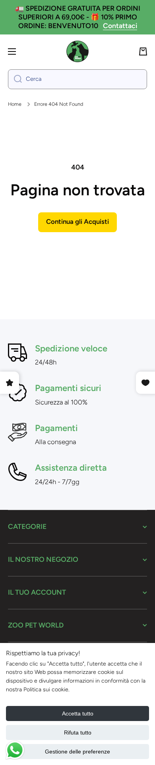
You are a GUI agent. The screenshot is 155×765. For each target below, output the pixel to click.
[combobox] (77, 79)
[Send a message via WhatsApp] (15, 750)
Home (14, 104)
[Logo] (77, 51)
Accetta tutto (77, 713)
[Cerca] (15, 79)
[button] (143, 51)
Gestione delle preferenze (77, 751)
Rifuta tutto (77, 732)
